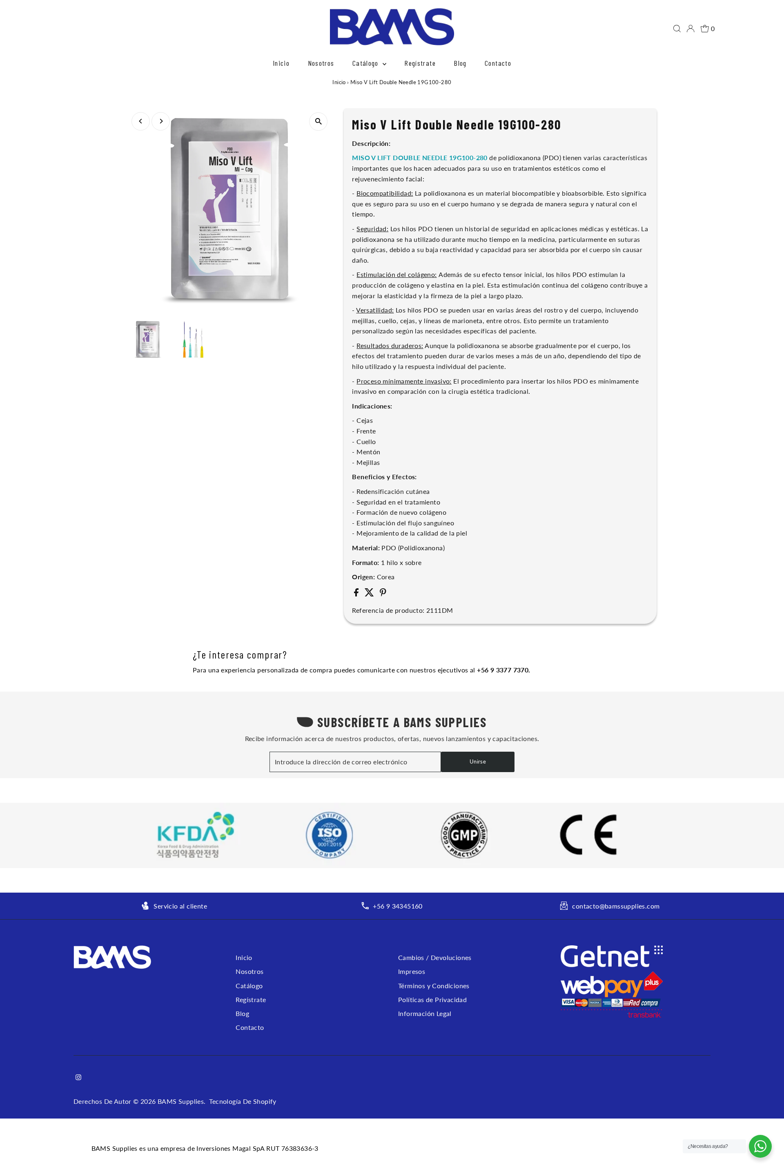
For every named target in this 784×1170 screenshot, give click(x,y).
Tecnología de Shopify (242, 1101)
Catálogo (366, 62)
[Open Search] (677, 28)
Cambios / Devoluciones (435, 957)
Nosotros (321, 62)
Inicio (281, 62)
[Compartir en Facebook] (357, 594)
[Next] (160, 121)
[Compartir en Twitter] (370, 594)
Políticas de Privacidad (432, 999)
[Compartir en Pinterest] (383, 594)
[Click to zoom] (318, 121)
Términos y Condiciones (434, 985)
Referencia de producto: (388, 610)
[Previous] (140, 121)
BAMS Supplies (181, 1101)
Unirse (478, 761)
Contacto (498, 62)
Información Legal (425, 1013)
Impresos (411, 971)
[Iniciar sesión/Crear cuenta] (690, 28)
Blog (460, 62)
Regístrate (420, 62)
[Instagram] (78, 1077)
